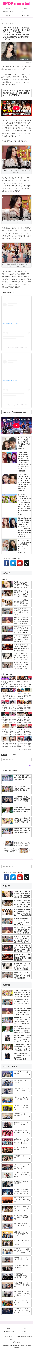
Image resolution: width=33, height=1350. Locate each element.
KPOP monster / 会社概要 (24, 1336)
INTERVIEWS (9, 1336)
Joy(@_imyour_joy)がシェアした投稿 (16, 347)
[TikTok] (27, 563)
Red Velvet (12, 754)
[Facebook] (6, 563)
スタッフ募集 (8, 1339)
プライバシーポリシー (24, 1339)
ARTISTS (24, 1331)
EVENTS (24, 1334)
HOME (9, 1328)
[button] (29, 759)
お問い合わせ (16, 1342)
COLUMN (8, 1334)
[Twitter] (13, 563)
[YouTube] (20, 563)
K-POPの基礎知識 (8, 1331)
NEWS (5, 754)
